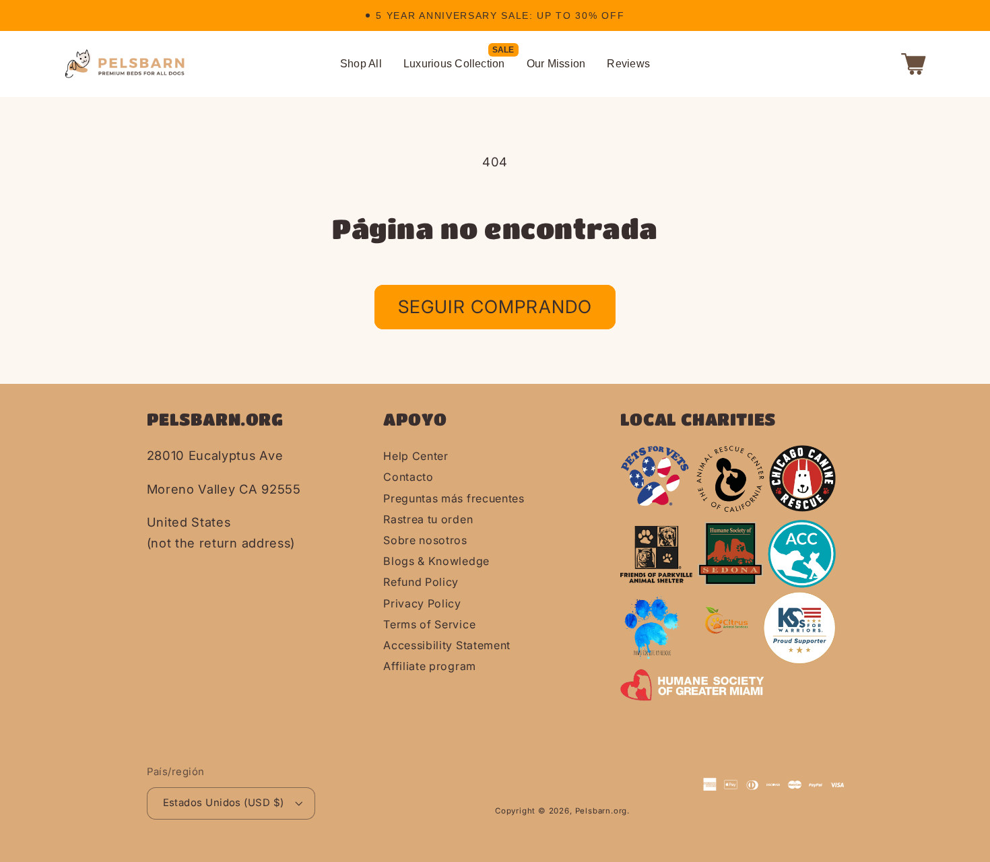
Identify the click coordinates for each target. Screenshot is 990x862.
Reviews (628, 63)
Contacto (408, 477)
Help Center (416, 456)
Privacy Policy (422, 603)
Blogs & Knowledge (436, 561)
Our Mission (556, 63)
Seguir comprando (495, 306)
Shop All (361, 63)
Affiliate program (429, 666)
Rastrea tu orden (428, 519)
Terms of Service (429, 624)
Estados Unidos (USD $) (223, 803)
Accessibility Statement (446, 645)
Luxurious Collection (454, 63)
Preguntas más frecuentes (454, 498)
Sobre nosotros (425, 540)
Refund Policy (421, 582)
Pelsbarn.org (601, 811)
